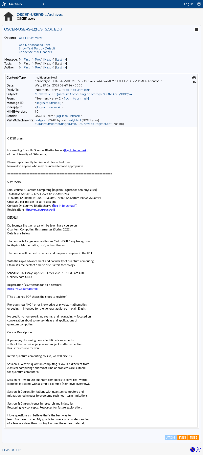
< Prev (37, 59)
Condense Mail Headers (35, 52)
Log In (188, 4)
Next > (48, 59)
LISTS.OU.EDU (12, 450)
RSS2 (193, 437)
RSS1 (182, 437)
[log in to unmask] (76, 90)
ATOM (170, 437)
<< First (25, 59)
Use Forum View (30, 38)
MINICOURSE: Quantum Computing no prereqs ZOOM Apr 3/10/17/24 (83, 94)
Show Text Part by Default (37, 48)
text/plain (41, 120)
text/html (74, 120)
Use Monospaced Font (34, 45)
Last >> (61, 59)
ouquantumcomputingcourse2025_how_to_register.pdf (73, 124)
